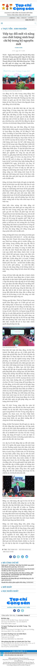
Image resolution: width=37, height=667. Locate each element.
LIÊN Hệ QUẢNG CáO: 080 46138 (13, 655)
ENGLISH (24, 18)
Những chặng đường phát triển (18, 607)
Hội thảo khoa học (25, 549)
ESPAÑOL (31, 18)
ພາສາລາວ (12, 18)
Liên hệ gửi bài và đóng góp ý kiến (15, 653)
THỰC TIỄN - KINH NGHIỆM (15, 28)
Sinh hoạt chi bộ (8, 551)
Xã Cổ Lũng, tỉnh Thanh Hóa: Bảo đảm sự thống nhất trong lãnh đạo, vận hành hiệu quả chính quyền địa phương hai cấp (17, 574)
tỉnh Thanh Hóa (12, 549)
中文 (18, 18)
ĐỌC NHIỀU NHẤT (10, 591)
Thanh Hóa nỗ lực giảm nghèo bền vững (13, 582)
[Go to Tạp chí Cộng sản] (18, 6)
